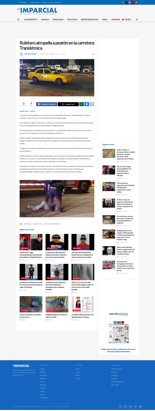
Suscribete (23, 2)
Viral (105, 19)
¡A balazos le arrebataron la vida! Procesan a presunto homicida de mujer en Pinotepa (31, 284)
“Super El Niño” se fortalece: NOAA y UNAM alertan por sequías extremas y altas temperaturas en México (126, 154)
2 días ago (24, 320)
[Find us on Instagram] (129, 2)
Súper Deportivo (89, 19)
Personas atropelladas (51, 224)
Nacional (43, 378)
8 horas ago (50, 260)
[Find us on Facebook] (123, 2)
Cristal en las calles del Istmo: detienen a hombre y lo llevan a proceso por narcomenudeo (56, 254)
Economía (43, 375)
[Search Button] (137, 19)
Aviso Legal (115, 385)
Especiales (58, 19)
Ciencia (42, 391)
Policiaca (72, 19)
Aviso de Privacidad (117, 382)
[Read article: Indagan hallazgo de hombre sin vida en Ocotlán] (57, 304)
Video (128, 19)
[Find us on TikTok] (133, 2)
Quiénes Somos (35, 2)
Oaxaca (45, 19)
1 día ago (23, 290)
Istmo (77, 369)
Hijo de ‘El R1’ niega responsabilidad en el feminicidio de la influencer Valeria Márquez (31, 254)
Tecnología (43, 398)
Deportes (43, 385)
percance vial (37, 224)
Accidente (27, 224)
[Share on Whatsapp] (81, 104)
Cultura (42, 394)
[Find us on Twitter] (126, 2)
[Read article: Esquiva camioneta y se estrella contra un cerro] (31, 304)
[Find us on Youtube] (136, 2)
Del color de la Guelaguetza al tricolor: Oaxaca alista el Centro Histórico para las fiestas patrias (125, 266)
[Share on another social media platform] (92, 104)
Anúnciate (58, 2)
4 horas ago (24, 260)
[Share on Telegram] (86, 104)
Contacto (50, 2)
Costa (77, 372)
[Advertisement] (77, 29)
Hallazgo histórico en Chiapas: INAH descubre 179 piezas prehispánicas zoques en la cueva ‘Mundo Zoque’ (125, 235)
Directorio (44, 2)
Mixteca (78, 375)
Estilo (42, 382)
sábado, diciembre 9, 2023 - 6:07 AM (52, 54)
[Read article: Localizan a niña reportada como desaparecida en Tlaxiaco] (82, 304)
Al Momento (30, 19)
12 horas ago (76, 260)
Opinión (115, 19)
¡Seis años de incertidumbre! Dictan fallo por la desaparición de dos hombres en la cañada (82, 254)
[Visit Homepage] (37, 11)
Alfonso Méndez (30, 54)
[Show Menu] (18, 19)
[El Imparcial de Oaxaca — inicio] (24, 366)
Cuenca (78, 378)
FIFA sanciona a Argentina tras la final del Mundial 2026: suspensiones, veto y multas (125, 187)
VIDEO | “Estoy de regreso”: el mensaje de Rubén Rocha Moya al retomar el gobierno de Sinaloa (125, 204)
